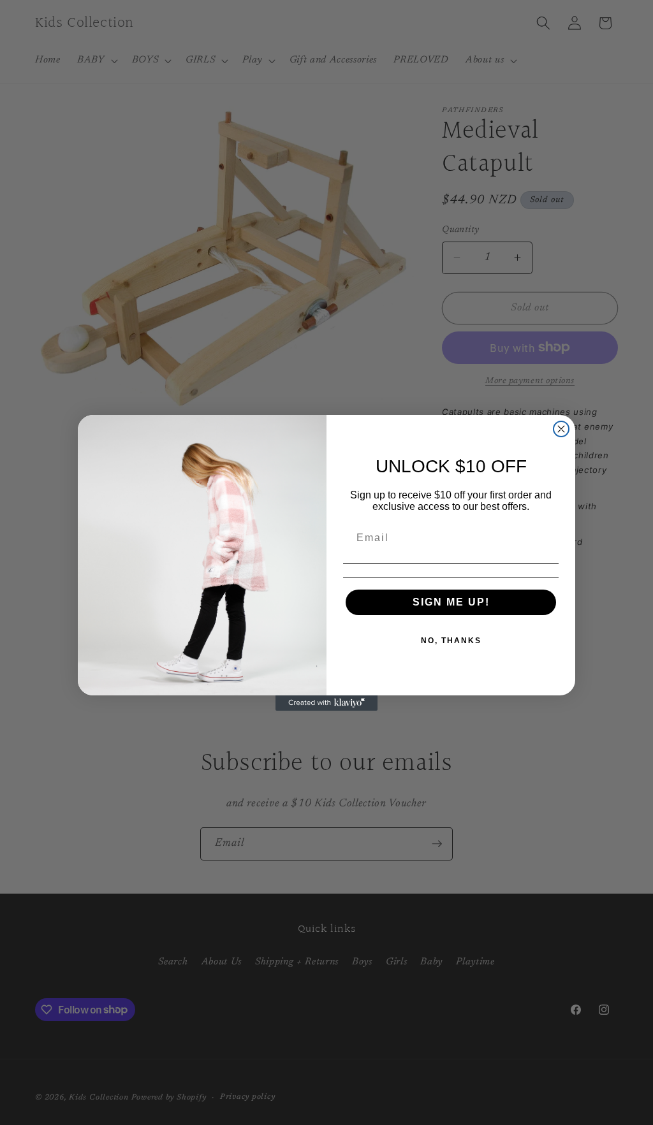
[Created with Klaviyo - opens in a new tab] (326, 703)
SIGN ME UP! (451, 602)
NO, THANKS (451, 640)
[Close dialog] (561, 429)
